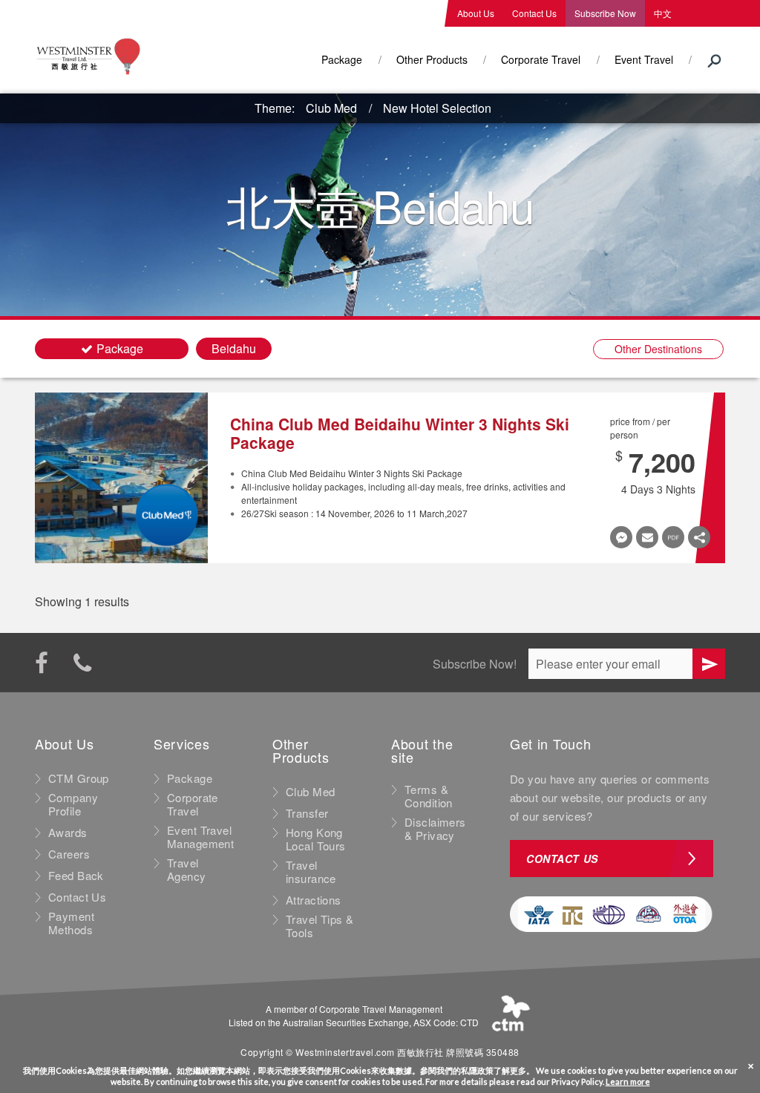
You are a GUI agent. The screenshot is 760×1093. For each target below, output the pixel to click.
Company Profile (73, 804)
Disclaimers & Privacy (435, 828)
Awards (68, 832)
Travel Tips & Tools (320, 926)
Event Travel (644, 59)
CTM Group (78, 778)
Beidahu (234, 348)
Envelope (647, 537)
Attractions (313, 900)
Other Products (432, 59)
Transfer (307, 813)
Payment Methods (71, 923)
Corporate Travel (540, 59)
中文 (663, 13)
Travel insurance (311, 872)
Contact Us (534, 13)
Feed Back (76, 875)
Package (341, 59)
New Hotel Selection (437, 107)
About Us (475, 13)
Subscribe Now (605, 13)
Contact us (562, 858)
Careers (69, 854)
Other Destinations (658, 348)
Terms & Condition (428, 796)
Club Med (331, 107)
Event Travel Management (200, 837)
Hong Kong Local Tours (316, 839)
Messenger (621, 537)
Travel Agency (186, 869)
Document (673, 537)
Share (699, 537)
